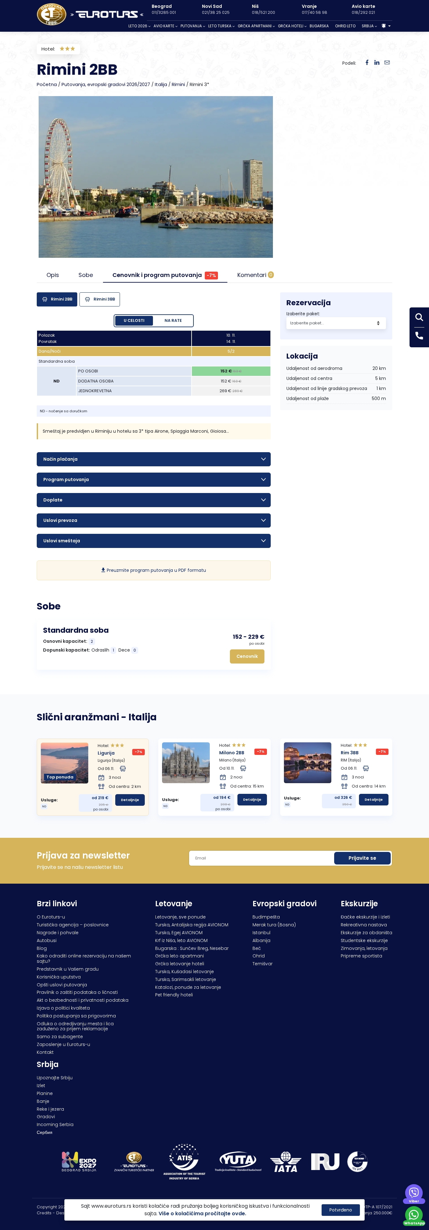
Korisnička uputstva (59, 977)
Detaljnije (130, 799)
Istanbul (261, 932)
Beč (257, 948)
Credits (44, 1213)
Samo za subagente (60, 1036)
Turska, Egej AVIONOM (179, 932)
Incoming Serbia (55, 1124)
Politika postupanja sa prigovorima (76, 1016)
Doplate (52, 500)
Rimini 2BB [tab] (61, 299)
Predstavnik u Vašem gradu (68, 969)
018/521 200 (263, 12)
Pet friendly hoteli (174, 995)
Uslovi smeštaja (61, 541)
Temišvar (263, 964)
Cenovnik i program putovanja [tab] (164, 275)
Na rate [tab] (173, 320)
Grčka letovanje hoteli (179, 964)
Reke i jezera (50, 1109)
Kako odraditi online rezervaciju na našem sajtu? (84, 958)
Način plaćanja (60, 459)
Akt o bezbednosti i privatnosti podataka (82, 1000)
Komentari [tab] (254, 275)
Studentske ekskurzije (364, 940)
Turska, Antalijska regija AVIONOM (191, 925)
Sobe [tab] (86, 275)
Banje (43, 1101)
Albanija (261, 940)
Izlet (41, 1085)
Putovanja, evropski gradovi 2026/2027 (106, 84)
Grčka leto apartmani (179, 956)
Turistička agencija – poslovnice (73, 925)
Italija (161, 84)
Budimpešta (266, 917)
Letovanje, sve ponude (180, 917)
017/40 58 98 (314, 12)
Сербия (44, 1132)
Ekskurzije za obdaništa (366, 932)
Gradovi (46, 1117)
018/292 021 (363, 12)
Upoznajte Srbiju (55, 1078)
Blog (42, 948)
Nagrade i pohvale (58, 932)
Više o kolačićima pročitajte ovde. (202, 1213)
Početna (47, 84)
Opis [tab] (52, 275)
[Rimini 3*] (377, 63)
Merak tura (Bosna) (274, 925)
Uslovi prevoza (60, 520)
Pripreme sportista (361, 956)
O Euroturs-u (51, 917)
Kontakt (45, 1052)
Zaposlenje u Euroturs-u (63, 1044)
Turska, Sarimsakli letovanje (185, 979)
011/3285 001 (164, 12)
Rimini (178, 84)
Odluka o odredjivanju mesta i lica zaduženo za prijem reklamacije (75, 1026)
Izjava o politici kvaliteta (63, 1008)
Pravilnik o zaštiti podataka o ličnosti (77, 992)
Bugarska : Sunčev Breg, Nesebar (192, 948)
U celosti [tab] (134, 320)
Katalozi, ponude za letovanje (188, 987)
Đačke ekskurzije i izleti (365, 917)
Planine (45, 1093)
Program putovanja (66, 479)
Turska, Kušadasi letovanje (184, 971)
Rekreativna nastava (364, 925)
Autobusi (47, 940)
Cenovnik (247, 656)
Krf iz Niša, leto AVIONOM (181, 940)
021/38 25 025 (216, 12)
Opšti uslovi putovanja (62, 985)
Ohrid (259, 956)
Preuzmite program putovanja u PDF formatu (156, 570)
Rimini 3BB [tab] (104, 299)
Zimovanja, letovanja (364, 948)
